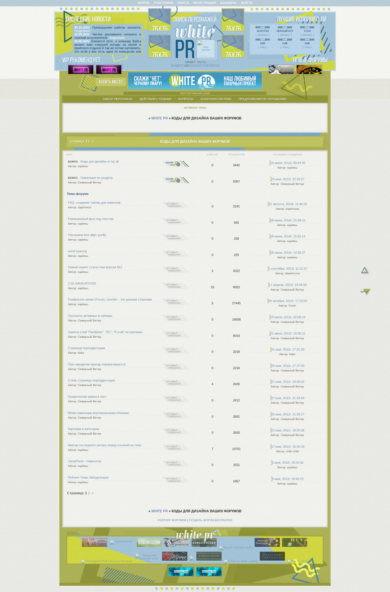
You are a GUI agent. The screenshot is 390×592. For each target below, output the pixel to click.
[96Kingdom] (150, 547)
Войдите (177, 65)
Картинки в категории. (84, 429)
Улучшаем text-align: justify (87, 235)
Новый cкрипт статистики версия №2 (95, 267)
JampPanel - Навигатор (84, 461)
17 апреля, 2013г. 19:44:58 (288, 285)
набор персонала (117, 99)
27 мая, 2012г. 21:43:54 (287, 398)
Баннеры (228, 3)
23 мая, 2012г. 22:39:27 (287, 179)
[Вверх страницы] (365, 287)
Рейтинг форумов (172, 520)
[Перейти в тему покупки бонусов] (110, 85)
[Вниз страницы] (365, 294)
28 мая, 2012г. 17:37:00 (287, 365)
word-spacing (77, 251)
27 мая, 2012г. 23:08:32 (287, 381)
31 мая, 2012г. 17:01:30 (287, 349)
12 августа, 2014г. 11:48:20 (288, 204)
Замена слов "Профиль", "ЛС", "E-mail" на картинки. (105, 332)
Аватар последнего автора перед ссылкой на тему (104, 445)
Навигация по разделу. (97, 177)
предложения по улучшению (262, 99)
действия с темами (155, 99)
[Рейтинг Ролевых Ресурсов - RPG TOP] (95, 547)
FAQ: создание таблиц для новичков (94, 202)
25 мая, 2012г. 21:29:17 (287, 414)
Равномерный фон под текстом (91, 219)
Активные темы (195, 107)
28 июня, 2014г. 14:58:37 (287, 252)
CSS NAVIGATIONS (82, 283)
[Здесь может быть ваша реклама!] (195, 88)
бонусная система (216, 99)
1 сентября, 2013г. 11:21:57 (287, 268)
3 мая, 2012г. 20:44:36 (287, 462)
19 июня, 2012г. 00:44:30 (287, 163)
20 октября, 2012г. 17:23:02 (287, 301)
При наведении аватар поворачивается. (97, 364)
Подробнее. (82, 31)
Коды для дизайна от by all (99, 161)
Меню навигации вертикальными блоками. (99, 413)
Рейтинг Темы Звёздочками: (88, 477)
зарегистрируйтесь (205, 65)
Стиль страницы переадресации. (92, 380)
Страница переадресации (86, 348)
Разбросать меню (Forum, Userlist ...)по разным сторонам (110, 299)
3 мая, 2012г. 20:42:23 (287, 479)
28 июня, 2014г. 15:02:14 (287, 236)
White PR (159, 118)
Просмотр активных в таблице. (90, 315)
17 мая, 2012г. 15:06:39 (287, 446)
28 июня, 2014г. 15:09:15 (287, 220)
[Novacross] (295, 547)
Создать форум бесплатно (210, 520)
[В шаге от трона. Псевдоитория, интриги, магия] (175, 561)
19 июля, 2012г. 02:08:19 (287, 317)
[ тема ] (262, 47)
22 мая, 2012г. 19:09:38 (287, 430)
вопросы (186, 99)
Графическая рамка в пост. (87, 396)
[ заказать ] (263, 34)
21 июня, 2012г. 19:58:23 (287, 333)
